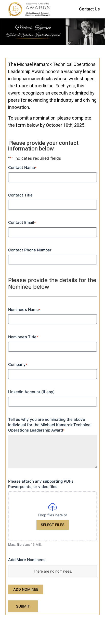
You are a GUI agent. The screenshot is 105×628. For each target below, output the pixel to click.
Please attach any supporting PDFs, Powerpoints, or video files (41, 484)
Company (17, 364)
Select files (52, 524)
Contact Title (20, 195)
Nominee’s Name (24, 309)
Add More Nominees (26, 559)
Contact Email (22, 222)
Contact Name (22, 167)
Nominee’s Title (23, 336)
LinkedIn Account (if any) (31, 391)
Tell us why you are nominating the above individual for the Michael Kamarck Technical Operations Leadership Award (49, 425)
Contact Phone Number (29, 250)
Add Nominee (25, 589)
